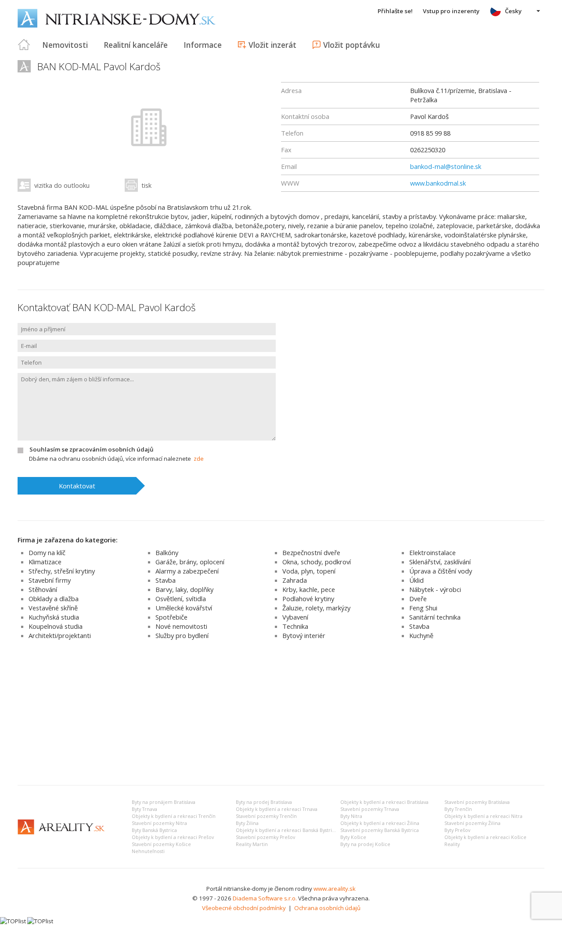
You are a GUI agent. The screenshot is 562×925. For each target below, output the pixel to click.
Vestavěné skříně (53, 607)
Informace (203, 44)
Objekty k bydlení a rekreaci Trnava (276, 809)
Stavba (165, 580)
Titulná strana (24, 44)
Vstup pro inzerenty (451, 11)
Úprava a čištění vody (440, 570)
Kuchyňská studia (54, 617)
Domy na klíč (47, 552)
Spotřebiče (171, 617)
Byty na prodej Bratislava (264, 802)
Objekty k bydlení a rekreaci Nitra (483, 816)
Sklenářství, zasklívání (440, 561)
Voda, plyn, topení (308, 570)
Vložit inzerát (272, 44)
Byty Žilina (247, 823)
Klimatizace (45, 561)
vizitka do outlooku (62, 185)
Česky (513, 11)
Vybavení (295, 617)
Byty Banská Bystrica (154, 830)
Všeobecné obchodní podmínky (244, 908)
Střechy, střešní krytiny (62, 570)
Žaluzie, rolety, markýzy (316, 607)
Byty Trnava (144, 809)
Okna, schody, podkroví (316, 561)
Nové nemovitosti (181, 626)
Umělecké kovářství (183, 607)
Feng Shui (423, 607)
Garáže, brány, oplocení (189, 561)
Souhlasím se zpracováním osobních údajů (91, 449)
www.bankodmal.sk (438, 183)
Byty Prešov (457, 830)
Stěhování (43, 589)
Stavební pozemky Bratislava (477, 802)
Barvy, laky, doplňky (184, 589)
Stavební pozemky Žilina (472, 823)
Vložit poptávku (351, 44)
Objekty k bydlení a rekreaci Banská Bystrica (286, 830)
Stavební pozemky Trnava (369, 809)
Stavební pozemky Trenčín (266, 816)
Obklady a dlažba (54, 598)
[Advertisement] (281, 712)
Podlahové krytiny (308, 598)
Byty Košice (353, 837)
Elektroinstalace (432, 552)
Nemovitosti (65, 44)
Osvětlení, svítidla (180, 598)
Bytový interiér (303, 635)
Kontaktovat (77, 485)
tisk (146, 185)
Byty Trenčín (458, 809)
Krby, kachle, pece (308, 589)
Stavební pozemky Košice (161, 844)
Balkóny (166, 552)
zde (199, 458)
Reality (452, 844)
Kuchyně (421, 635)
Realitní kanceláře (136, 44)
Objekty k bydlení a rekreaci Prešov (173, 837)
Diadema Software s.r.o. (265, 898)
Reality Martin (252, 844)
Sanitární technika (435, 617)
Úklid (416, 580)
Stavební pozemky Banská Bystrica (379, 830)
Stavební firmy (50, 580)
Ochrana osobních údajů (327, 908)
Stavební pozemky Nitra (159, 823)
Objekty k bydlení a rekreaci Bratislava (384, 802)
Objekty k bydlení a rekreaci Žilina (379, 823)
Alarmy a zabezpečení (187, 570)
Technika (295, 626)
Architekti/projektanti (60, 635)
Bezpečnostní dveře (311, 552)
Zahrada (294, 580)
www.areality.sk (334, 889)
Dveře (418, 598)
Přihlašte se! (395, 11)
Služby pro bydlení (182, 635)
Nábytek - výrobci (435, 589)
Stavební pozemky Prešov (265, 837)
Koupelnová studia (56, 626)
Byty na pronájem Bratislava (163, 802)
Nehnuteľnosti (148, 851)
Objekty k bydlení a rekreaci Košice (485, 837)
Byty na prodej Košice (365, 844)
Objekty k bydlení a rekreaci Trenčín (174, 816)
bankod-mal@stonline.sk (445, 166)
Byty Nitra (351, 816)
